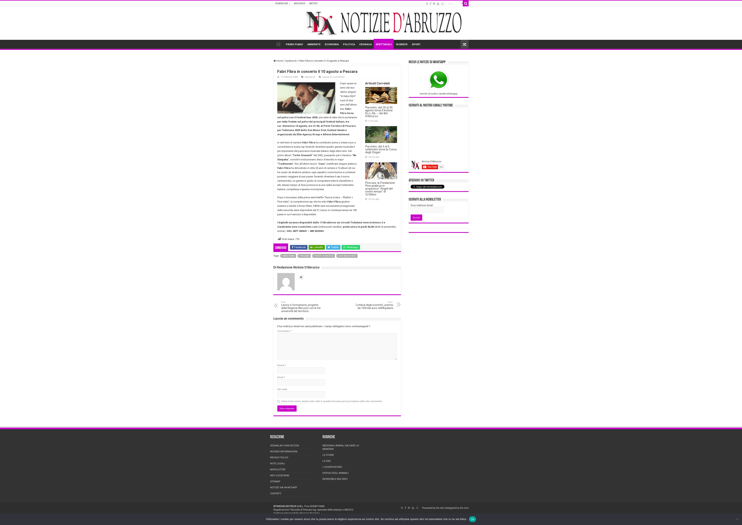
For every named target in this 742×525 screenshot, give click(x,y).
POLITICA (349, 44)
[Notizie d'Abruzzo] (371, 23)
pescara (304, 256)
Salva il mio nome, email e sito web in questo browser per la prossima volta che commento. (332, 401)
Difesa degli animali (335, 472)
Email (281, 377)
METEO (313, 3)
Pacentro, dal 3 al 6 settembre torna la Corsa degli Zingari (381, 149)
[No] (737, 519)
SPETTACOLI (384, 44)
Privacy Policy (279, 457)
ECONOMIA (332, 44)
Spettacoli (291, 60)
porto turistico (324, 256)
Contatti (275, 493)
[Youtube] (438, 3)
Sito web (282, 389)
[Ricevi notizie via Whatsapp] (442, 3)
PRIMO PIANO (294, 44)
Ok (472, 519)
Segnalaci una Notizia (284, 445)
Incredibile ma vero (335, 478)
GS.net (439, 507)
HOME (278, 44)
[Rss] (427, 3)
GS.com (464, 507)
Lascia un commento (333, 77)
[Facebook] (430, 3)
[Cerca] (466, 3)
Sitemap (275, 481)
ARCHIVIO (299, 3)
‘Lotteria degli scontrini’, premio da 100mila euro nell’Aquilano (374, 305)
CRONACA (365, 44)
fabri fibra (289, 256)
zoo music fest (347, 256)
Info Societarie (279, 475)
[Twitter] (434, 3)
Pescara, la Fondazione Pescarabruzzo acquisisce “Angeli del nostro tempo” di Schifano (380, 188)
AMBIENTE (314, 44)
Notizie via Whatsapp (283, 487)
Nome (281, 365)
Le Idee (326, 460)
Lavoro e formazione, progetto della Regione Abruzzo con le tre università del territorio (301, 307)
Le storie (328, 455)
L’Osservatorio (332, 466)
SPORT (416, 44)
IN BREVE (402, 44)
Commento (284, 331)
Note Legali (277, 463)
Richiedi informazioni (283, 451)
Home (279, 60)
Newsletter (277, 469)
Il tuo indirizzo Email (422, 205)
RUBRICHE (281, 3)
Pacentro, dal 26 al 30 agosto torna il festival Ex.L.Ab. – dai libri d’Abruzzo (378, 112)
